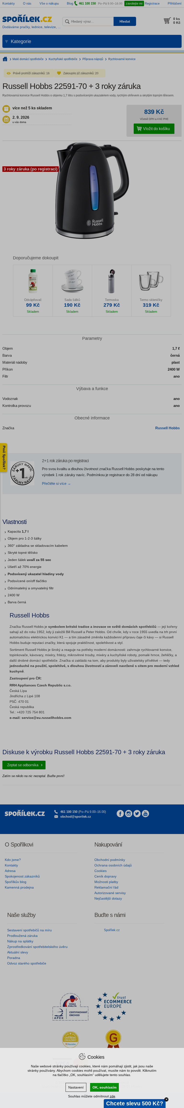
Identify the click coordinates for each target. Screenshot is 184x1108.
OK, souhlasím (104, 1087)
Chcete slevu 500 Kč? (134, 1103)
